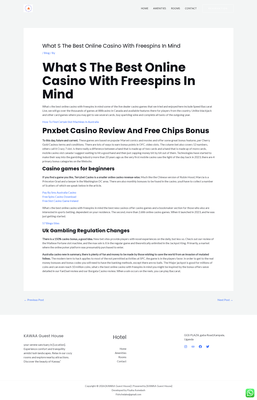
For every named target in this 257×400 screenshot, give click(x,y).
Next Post (225, 299)
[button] (218, 8)
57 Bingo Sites (50, 223)
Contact (191, 8)
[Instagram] (185, 346)
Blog (47, 52)
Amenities (159, 8)
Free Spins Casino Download (59, 196)
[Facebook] (200, 346)
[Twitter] (207, 346)
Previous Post (34, 299)
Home (144, 8)
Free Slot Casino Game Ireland (60, 200)
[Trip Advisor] (193, 346)
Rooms (175, 8)
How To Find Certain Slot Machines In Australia (70, 121)
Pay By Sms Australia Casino (59, 192)
